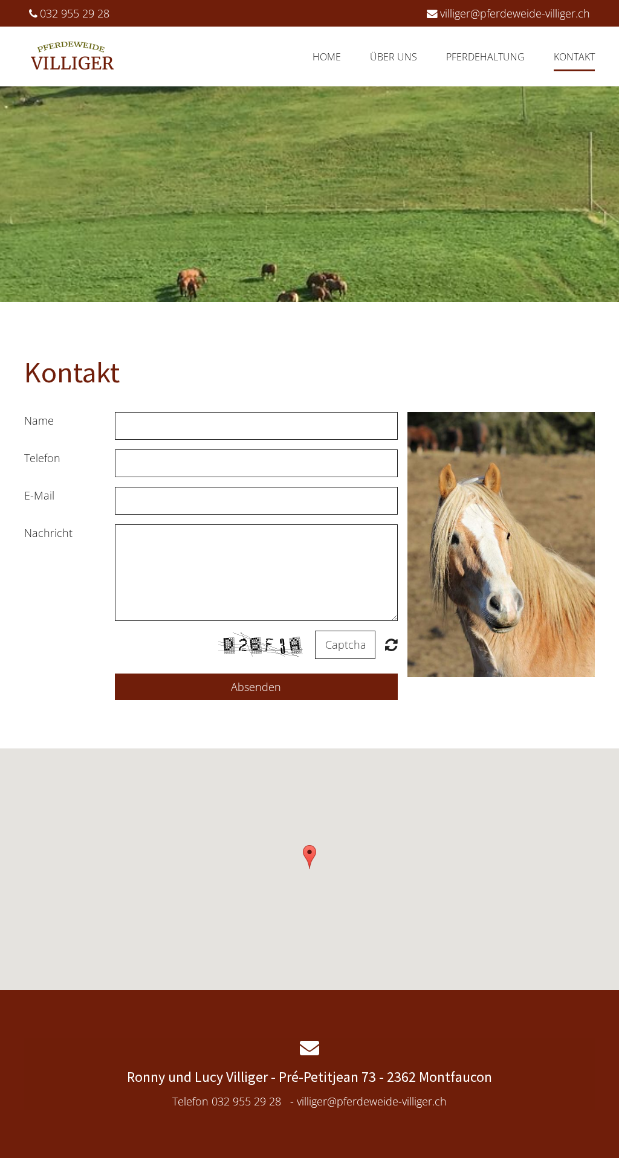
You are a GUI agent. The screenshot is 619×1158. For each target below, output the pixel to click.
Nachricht (48, 533)
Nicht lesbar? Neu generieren (391, 644)
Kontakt (574, 56)
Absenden (256, 687)
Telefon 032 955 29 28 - (309, 1101)
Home (327, 56)
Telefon (42, 458)
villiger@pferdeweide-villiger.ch (515, 13)
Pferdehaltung (485, 56)
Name (39, 420)
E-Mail (39, 495)
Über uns (393, 56)
